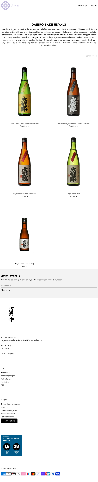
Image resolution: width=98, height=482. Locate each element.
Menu (81, 5)
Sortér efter (90, 55)
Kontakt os (5, 382)
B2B (2, 385)
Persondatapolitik (8, 413)
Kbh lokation (6, 378)
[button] (86, 6)
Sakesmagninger (8, 375)
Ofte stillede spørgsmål (10, 404)
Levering (4, 407)
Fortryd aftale (9, 420)
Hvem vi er (5, 372)
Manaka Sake (11, 468)
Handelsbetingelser (9, 410)
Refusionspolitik (7, 416)
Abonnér (4, 290)
